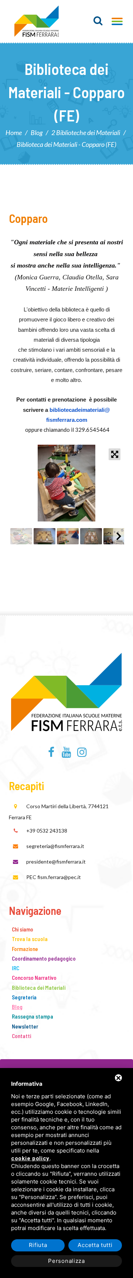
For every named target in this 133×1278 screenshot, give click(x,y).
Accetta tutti (95, 1244)
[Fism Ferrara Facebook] (51, 754)
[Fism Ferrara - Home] (66, 690)
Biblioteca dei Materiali (38, 987)
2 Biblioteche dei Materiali (85, 132)
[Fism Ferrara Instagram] (82, 754)
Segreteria (24, 997)
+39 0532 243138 (46, 830)
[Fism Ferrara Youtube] (66, 754)
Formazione (25, 948)
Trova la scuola (30, 939)
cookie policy (30, 1158)
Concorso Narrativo (34, 977)
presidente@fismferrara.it (56, 861)
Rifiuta (38, 1244)
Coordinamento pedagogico (44, 958)
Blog (36, 132)
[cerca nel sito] (98, 20)
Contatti (21, 1036)
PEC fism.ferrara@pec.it (53, 877)
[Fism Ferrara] (36, 21)
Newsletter (25, 1026)
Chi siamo (22, 929)
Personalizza (66, 1260)
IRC (15, 968)
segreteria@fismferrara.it (55, 846)
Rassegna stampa (32, 1016)
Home (14, 132)
